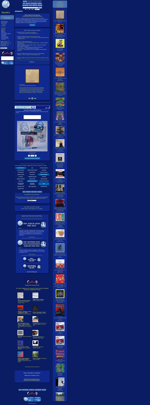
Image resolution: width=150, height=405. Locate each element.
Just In (30, 5)
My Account (3, 23)
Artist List (3, 28)
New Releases (25, 5)
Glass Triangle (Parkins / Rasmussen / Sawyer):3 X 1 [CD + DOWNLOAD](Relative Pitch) (60, 300)
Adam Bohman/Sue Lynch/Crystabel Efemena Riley (28, 42)
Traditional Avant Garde (44, 181)
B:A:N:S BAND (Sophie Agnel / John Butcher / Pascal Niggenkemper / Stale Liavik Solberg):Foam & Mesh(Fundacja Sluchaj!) (60, 224)
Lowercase (44, 176)
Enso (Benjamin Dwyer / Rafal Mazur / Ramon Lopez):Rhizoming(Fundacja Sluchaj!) (60, 149)
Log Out (4, 24)
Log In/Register (34, 3)
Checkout (3, 25)
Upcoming (40, 5)
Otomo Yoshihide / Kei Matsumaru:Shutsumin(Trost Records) (60, 389)
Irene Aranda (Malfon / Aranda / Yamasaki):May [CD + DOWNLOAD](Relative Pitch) (60, 180)
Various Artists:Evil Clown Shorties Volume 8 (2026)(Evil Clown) (60, 122)
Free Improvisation (44, 167)
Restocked (35, 5)
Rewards (3, 31)
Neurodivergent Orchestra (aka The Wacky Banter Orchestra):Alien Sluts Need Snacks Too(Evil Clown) (60, 94)
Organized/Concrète (32, 176)
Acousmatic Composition (32, 184)
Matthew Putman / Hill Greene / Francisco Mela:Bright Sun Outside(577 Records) (60, 195)
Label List (3, 29)
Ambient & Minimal (21, 178)
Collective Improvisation (32, 170)
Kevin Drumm (20, 47)
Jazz (32, 167)
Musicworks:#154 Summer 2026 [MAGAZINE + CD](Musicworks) (60, 318)
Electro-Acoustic (43, 174)
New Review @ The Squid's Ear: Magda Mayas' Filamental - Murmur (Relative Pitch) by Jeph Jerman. (31, 54)
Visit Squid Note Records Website (32, 158)
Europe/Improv (32, 172)
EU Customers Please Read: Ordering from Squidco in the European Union (27, 33)
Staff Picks (3, 32)
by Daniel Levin (32, 153)
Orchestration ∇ (4, 44)
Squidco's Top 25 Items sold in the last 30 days (32, 215)
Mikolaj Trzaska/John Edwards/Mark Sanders (27, 45)
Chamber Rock (21, 188)
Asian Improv (32, 174)
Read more (32, 61)
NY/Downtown (21, 172)
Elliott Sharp (20, 49)
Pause (32, 155)
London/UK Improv (44, 172)
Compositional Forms (32, 181)
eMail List (3, 30)
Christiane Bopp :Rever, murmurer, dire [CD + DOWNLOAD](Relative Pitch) (60, 270)
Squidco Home (4, 21)
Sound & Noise (32, 178)
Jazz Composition (20, 170)
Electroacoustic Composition (21, 184)
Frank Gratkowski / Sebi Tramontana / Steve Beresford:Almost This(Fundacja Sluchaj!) (60, 239)
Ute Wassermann (21, 48)
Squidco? (40, 3)
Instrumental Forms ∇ (6, 43)
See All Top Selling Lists (32, 271)
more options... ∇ (18, 11)
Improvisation (21, 167)
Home (20, 389)
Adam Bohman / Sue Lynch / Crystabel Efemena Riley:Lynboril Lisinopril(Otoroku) (60, 64)
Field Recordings (43, 178)
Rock (44, 183)
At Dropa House (32, 152)
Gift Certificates (4, 36)
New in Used (34, 191)
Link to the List (32, 237)
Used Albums (4, 34)
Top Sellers (3, 35)
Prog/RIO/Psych (44, 186)
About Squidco (4, 22)
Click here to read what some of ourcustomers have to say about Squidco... (31, 380)
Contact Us (3, 39)
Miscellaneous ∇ (4, 45)
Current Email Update (6, 33)
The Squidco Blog (4, 38)
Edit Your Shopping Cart (7, 18)
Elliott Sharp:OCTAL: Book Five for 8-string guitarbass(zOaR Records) (60, 79)
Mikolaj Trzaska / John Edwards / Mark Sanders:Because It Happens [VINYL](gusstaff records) (60, 35)
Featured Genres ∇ (5, 42)
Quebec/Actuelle (20, 174)
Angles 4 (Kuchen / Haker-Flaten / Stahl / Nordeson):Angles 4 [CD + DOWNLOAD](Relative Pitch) (60, 285)
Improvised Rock (20, 186)
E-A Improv (20, 176)
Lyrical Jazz (44, 170)
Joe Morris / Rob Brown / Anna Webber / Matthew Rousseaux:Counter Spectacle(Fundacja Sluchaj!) (60, 209)
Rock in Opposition (32, 186)
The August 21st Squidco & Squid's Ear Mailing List (35, 57)
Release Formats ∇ (5, 41)
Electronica (21, 181)
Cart (24, 3)
